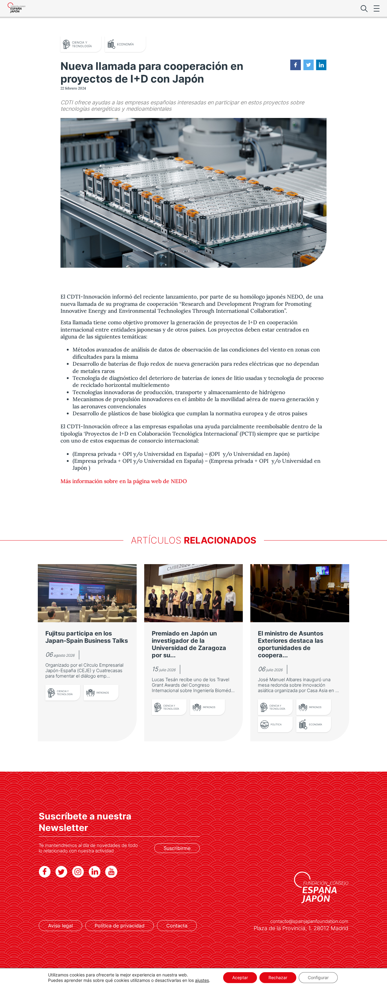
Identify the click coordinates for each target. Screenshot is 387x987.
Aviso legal (60, 926)
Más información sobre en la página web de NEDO (123, 481)
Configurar (318, 977)
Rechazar (277, 977)
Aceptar (240, 977)
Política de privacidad (120, 926)
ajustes (202, 980)
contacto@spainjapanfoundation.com (309, 921)
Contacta (176, 926)
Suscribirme (177, 848)
